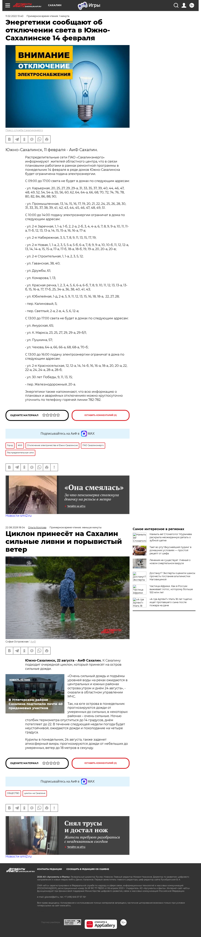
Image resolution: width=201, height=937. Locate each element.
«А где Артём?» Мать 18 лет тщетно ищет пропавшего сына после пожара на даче (171, 602)
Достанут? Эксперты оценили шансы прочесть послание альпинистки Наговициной (172, 576)
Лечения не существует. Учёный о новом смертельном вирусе (170, 562)
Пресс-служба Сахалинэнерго (24, 130)
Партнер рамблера (50, 922)
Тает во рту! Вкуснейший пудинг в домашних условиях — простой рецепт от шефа (170, 550)
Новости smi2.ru (18, 515)
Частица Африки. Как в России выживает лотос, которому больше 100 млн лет (171, 589)
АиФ (33, 641)
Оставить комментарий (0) (100, 415)
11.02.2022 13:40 (14, 16)
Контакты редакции (49, 869)
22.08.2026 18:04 (15, 527)
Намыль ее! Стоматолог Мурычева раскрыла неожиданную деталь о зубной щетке (171, 537)
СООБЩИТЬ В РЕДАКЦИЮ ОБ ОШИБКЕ (87, 869)
